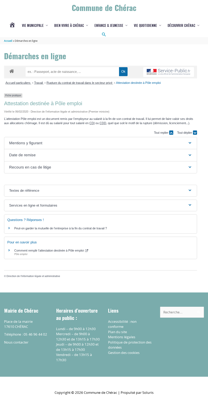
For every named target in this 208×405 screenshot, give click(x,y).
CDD (103, 123)
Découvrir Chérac (181, 25)
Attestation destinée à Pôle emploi (138, 82)
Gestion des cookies (124, 352)
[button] (104, 34)
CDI (92, 123)
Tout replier (161, 132)
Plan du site (117, 331)
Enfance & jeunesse (108, 25)
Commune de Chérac (104, 7)
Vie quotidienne (145, 25)
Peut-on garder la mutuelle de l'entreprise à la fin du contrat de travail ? (60, 228)
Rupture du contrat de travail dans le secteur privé (80, 82)
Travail (39, 82)
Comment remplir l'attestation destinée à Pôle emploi (49, 250)
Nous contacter (16, 342)
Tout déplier (185, 132)
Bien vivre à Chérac (69, 25)
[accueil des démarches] (11, 70)
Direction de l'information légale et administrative (33, 276)
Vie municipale (33, 25)
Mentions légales (121, 337)
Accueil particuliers (18, 82)
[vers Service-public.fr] (168, 72)
